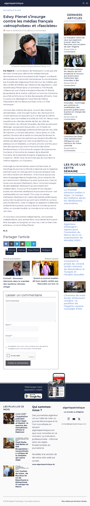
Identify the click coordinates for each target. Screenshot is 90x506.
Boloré (12, 250)
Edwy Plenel (33, 250)
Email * (9, 336)
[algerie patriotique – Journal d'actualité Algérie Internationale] (14, 3)
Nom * (9, 325)
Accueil (7, 10)
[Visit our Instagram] (74, 419)
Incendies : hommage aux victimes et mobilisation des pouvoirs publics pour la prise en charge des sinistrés (75, 108)
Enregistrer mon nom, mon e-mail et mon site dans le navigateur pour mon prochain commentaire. (28, 347)
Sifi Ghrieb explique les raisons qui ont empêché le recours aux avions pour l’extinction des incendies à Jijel (74, 74)
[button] (83, 3)
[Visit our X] (79, 419)
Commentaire (12, 301)
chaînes (21, 250)
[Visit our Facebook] (68, 419)
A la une (17, 10)
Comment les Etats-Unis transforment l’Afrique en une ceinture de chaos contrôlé (73, 141)
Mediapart (46, 250)
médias (10, 253)
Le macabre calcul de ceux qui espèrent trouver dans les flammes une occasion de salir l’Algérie (75, 42)
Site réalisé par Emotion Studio (74, 501)
